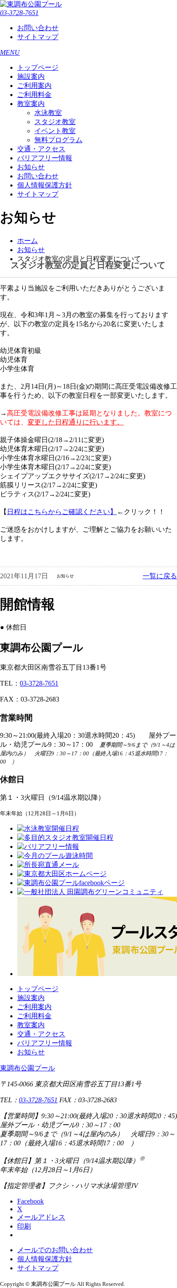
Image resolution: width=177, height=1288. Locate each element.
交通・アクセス (41, 149)
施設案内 (31, 76)
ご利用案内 (34, 85)
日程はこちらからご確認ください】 (62, 511)
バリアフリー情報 (44, 158)
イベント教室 (55, 130)
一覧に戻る (160, 576)
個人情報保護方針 (44, 185)
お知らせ (31, 167)
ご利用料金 (34, 94)
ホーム (27, 240)
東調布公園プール (27, 1068)
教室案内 (31, 103)
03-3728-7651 (19, 12)
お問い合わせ (37, 27)
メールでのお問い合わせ (55, 1250)
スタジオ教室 (55, 121)
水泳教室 (48, 112)
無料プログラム (58, 139)
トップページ (37, 67)
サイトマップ (37, 37)
